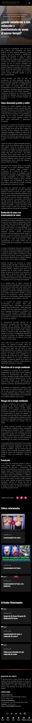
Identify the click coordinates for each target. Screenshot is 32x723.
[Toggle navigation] (29, 3)
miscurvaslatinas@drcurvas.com (11, 706)
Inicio (4, 14)
